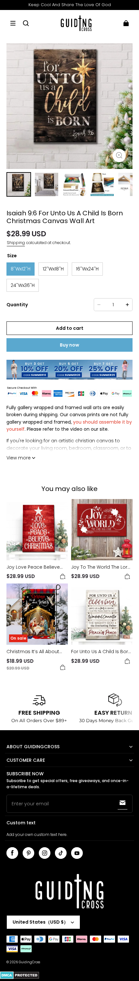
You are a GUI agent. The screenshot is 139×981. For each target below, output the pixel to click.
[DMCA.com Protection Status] (19, 978)
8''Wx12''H (20, 269)
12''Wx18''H (53, 269)
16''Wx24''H (87, 269)
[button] (12, 23)
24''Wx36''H (23, 285)
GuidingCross (29, 962)
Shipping (16, 242)
